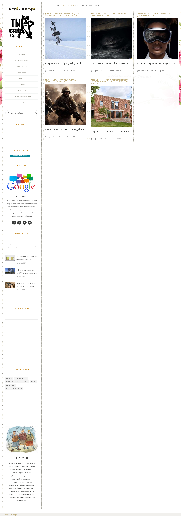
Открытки (59, 14)
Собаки (49, 16)
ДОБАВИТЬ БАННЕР (20, 156)
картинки (10, 385)
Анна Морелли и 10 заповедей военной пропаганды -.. (65, 129)
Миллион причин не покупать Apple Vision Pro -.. (157, 63)
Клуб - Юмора (12, 382)
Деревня (119, 80)
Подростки (76, 14)
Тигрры (62, 16)
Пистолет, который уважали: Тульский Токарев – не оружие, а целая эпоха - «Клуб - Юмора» (27, 285)
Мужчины (114, 14)
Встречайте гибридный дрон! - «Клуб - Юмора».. (65, 63)
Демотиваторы (21, 378)
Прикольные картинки (22, 96)
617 (119, 139)
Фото (33, 382)
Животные (22, 72)
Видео (163, 14)
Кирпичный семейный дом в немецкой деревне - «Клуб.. (111, 131)
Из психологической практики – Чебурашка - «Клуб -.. (111, 63)
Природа (67, 14)
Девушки (49, 14)
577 (73, 137)
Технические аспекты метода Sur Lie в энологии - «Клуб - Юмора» (26, 258)
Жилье (106, 82)
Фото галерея (71, 16)
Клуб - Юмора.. (68, 5)
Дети (126, 80)
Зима (55, 16)
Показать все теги (14, 389)
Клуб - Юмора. (21, 196)
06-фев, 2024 (51, 71)
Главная (22, 54)
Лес (168, 14)
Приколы (24, 382)
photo (9, 378)
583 (73, 71)
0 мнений (64, 71)
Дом (101, 82)
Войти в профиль (21, 60)
